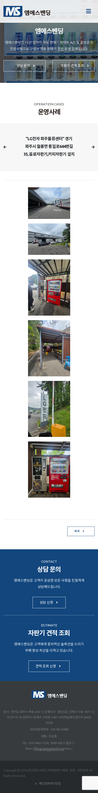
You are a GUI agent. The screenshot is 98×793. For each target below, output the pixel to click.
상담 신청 (47, 602)
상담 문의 (24, 66)
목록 (77, 531)
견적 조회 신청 (46, 666)
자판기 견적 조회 (72, 66)
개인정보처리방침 (50, 783)
